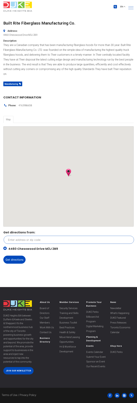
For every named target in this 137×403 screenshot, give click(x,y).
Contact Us (45, 332)
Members (45, 322)
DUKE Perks (92, 312)
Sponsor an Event (95, 361)
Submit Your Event (96, 357)
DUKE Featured (118, 317)
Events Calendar (94, 352)
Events (90, 346)
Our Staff (44, 317)
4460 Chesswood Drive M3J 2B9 (33, 249)
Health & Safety (67, 332)
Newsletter (115, 308)
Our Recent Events (95, 366)
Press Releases (118, 322)
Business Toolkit (68, 322)
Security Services (68, 308)
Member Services (69, 302)
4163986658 (25, 105)
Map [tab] (8, 119)
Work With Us (47, 327)
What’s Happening (119, 313)
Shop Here (116, 346)
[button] (130, 7)
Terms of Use (9, 395)
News (113, 302)
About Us (45, 302)
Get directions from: (19, 232)
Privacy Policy (28, 395)
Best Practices (67, 327)
